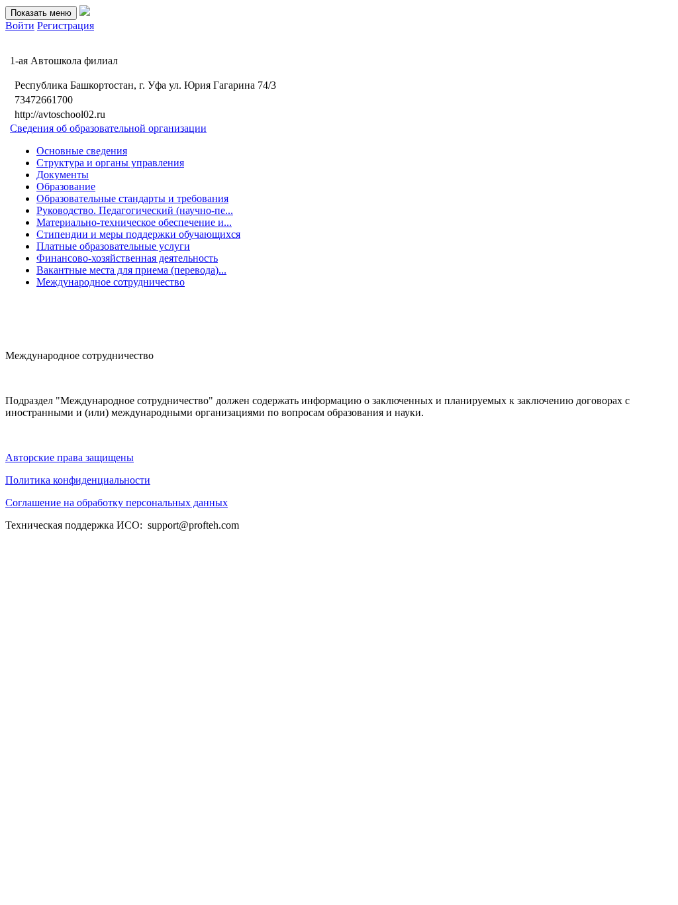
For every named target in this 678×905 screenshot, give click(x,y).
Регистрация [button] (65, 25)
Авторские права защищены (69, 457)
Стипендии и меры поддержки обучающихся (138, 234)
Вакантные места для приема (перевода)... (131, 270)
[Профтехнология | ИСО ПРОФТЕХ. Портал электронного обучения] (84, 12)
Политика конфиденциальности (77, 480)
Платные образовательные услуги (113, 246)
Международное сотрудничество (110, 282)
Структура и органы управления (110, 162)
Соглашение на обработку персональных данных (116, 502)
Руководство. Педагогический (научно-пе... (134, 210)
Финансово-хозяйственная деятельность (127, 258)
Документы (62, 174)
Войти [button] (19, 25)
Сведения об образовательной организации (108, 128)
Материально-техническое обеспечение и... (134, 222)
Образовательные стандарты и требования (132, 198)
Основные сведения (81, 150)
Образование (65, 186)
